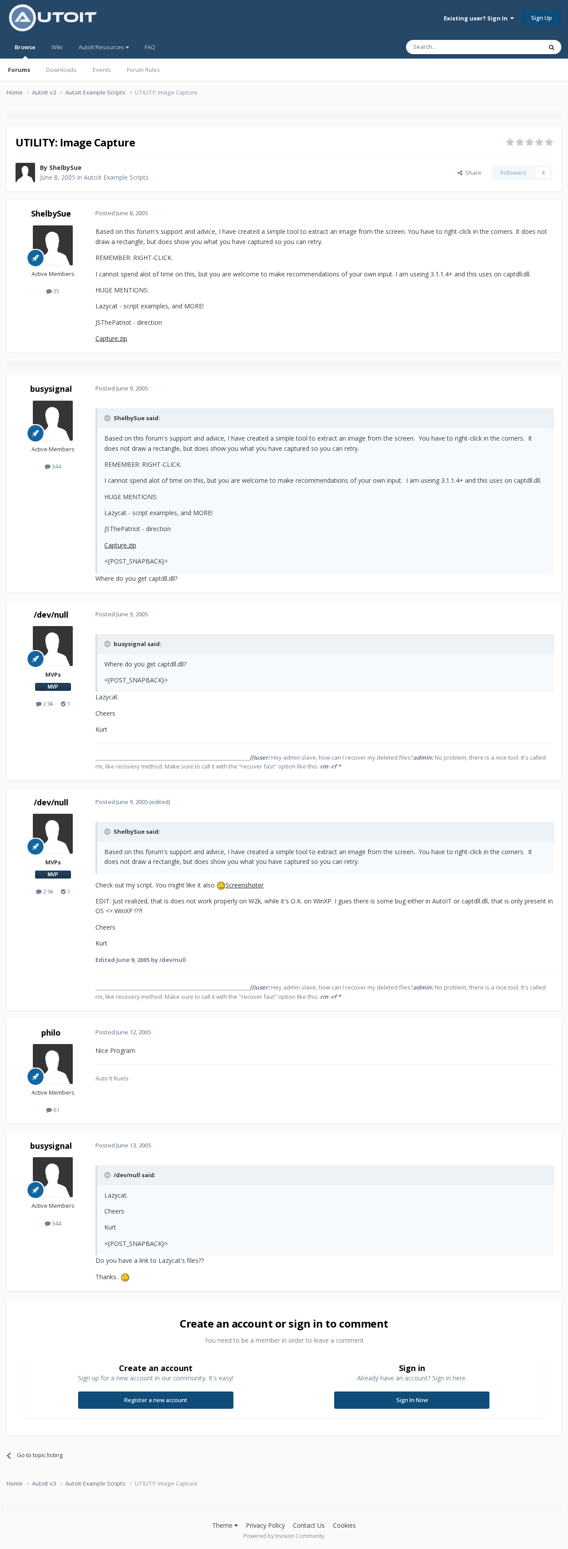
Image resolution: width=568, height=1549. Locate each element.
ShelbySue (65, 167)
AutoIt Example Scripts (116, 177)
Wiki (57, 47)
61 (55, 1110)
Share (471, 173)
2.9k (48, 704)
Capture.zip (111, 338)
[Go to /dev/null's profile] (53, 646)
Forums (19, 70)
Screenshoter (244, 885)
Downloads (61, 70)
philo (51, 1032)
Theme (223, 1525)
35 (55, 291)
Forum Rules (143, 70)
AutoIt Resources (102, 47)
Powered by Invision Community (284, 1536)
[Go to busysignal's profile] (53, 421)
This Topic (517, 47)
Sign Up (541, 18)
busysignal (51, 388)
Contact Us (309, 1525)
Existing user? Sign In (477, 18)
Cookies (344, 1525)
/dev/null (51, 614)
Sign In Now (412, 1400)
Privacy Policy (265, 1525)
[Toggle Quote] (108, 418)
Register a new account (155, 1400)
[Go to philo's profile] (53, 1064)
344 (56, 466)
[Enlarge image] (221, 885)
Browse (25, 47)
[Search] (551, 47)
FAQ (150, 47)
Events (102, 70)
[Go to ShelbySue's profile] (25, 172)
